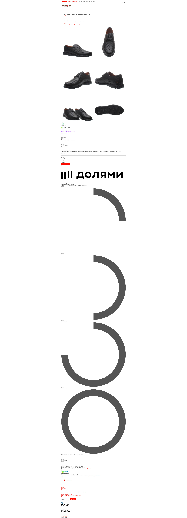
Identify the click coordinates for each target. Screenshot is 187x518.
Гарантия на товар (64, 489)
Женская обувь (66, 21)
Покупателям (63, 488)
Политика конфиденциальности (67, 490)
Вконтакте (62, 503)
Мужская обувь (77, 21)
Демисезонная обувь (67, 24)
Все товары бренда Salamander (66, 480)
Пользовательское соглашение (66, 493)
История (62, 484)
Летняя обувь (78, 24)
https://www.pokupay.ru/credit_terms (94, 475)
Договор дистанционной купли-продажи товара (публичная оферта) (73, 491)
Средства (84, 21)
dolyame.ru (89, 468)
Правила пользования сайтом (66, 494)
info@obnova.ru (64, 516)
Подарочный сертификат (65, 496)
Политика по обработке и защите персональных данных (71, 495)
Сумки (81, 21)
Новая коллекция (72, 21)
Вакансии (63, 486)
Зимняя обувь (73, 24)
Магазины (63, 487)
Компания (63, 483)
